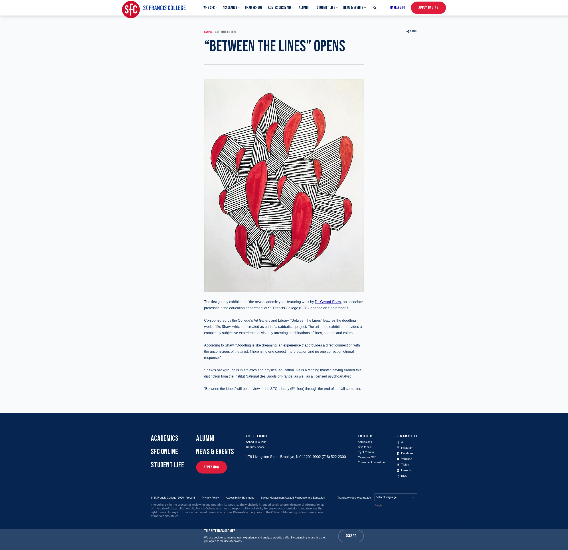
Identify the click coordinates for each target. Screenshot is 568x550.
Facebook (407, 453)
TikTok (405, 464)
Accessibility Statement (240, 497)
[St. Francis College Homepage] (154, 8)
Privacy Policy (210, 497)
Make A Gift (398, 7)
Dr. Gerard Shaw (328, 302)
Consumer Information (371, 462)
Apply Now (211, 467)
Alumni (304, 7)
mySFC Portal (366, 452)
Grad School (253, 7)
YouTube (406, 459)
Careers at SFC (367, 457)
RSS (404, 476)
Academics (230, 7)
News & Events (353, 7)
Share (413, 31)
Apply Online (428, 7)
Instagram (407, 447)
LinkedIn (406, 470)
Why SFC (209, 7)
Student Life (326, 7)
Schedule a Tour (256, 442)
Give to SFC (365, 447)
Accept (351, 536)
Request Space (255, 447)
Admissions (365, 442)
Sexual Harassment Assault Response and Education (293, 497)
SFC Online (164, 451)
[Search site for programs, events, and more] (374, 7)
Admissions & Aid (279, 7)
